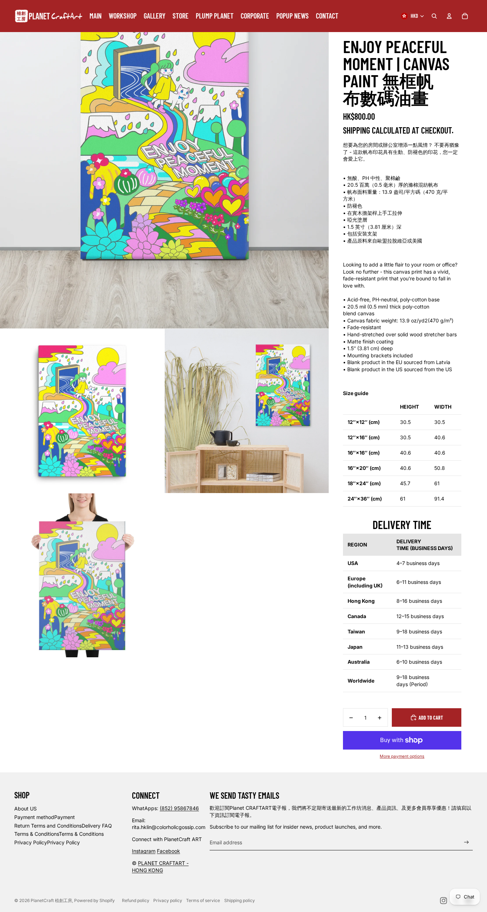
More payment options (402, 756)
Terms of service (203, 900)
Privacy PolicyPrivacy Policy (47, 842)
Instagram (143, 851)
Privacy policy (167, 900)
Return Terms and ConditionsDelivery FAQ (63, 826)
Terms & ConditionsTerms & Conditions (59, 834)
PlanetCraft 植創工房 (51, 900)
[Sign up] (466, 842)
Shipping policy (239, 900)
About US (25, 808)
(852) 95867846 (179, 808)
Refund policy (135, 900)
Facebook (168, 851)
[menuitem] (95, 16)
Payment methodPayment (44, 817)
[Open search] (434, 16)
